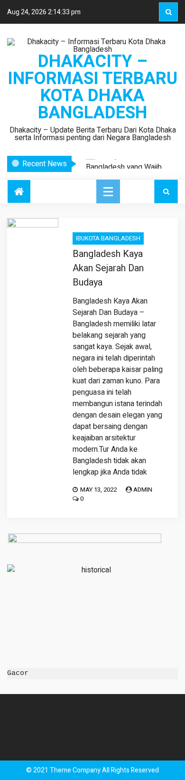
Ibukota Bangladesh (108, 238)
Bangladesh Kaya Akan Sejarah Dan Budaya (108, 268)
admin (142, 489)
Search (168, 11)
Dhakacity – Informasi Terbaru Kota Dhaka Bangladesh (92, 87)
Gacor (17, 673)
